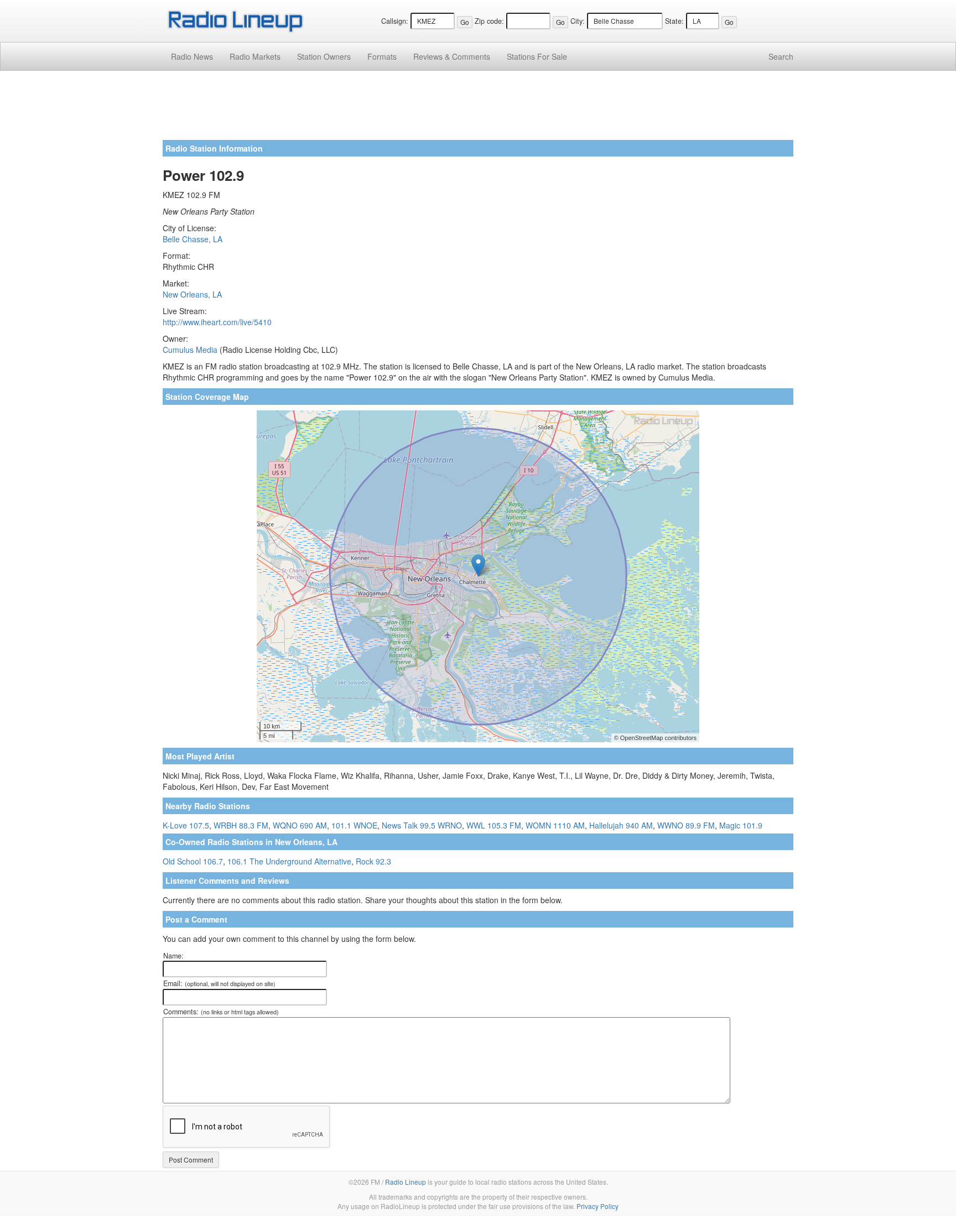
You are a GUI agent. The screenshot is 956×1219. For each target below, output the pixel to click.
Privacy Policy (597, 1206)
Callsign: (394, 21)
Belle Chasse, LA (192, 238)
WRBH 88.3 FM (241, 825)
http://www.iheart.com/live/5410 (217, 321)
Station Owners (324, 56)
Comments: (221, 1012)
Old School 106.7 (193, 861)
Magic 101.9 (740, 825)
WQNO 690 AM (300, 825)
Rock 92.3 (373, 861)
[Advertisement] (478, 109)
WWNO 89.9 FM (686, 825)
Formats (382, 56)
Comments (451, 56)
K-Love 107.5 (186, 825)
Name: (173, 956)
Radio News (192, 56)
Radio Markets (255, 56)
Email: (219, 983)
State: (674, 21)
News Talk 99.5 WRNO (422, 825)
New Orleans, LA (192, 294)
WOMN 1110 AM (555, 825)
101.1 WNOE (354, 825)
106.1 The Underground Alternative (289, 861)
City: (577, 21)
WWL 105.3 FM (493, 825)
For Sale (537, 56)
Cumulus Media (190, 349)
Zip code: (489, 21)
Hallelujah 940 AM (621, 825)
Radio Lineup (405, 1181)
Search (780, 56)
